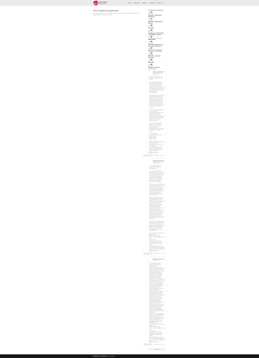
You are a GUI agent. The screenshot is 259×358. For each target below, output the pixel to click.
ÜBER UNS (152, 3)
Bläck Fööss (151, 62)
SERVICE (145, 3)
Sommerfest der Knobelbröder (155, 51)
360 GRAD (136, 3)
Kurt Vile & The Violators (154, 67)
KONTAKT (159, 3)
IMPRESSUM (104, 356)
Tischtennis (151, 28)
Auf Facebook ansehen (158, 155)
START (129, 3)
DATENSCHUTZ (96, 356)
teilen (164, 155)
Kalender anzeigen (152, 68)
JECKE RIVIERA (151, 39)
